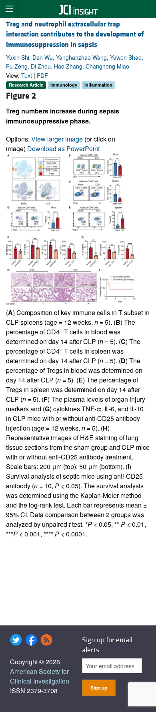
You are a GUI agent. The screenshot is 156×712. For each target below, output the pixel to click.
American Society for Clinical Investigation (39, 676)
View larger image (57, 139)
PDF (42, 75)
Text (26, 75)
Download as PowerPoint (63, 148)
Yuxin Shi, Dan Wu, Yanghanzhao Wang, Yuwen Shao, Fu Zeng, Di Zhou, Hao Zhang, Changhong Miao (74, 61)
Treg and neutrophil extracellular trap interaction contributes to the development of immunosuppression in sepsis (75, 34)
